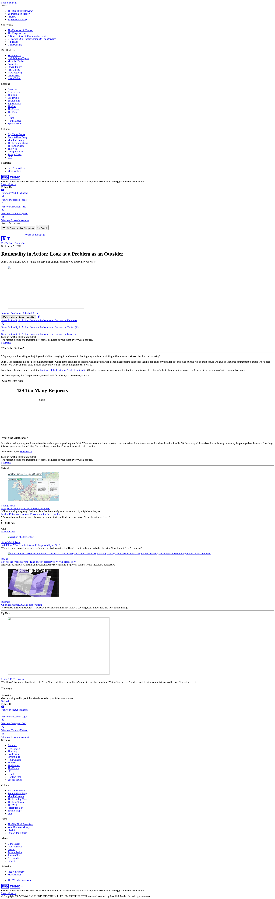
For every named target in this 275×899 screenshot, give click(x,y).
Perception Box (15, 151)
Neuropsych (14, 92)
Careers (11, 861)
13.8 (10, 157)
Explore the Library (17, 19)
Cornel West (14, 75)
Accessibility (14, 858)
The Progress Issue (17, 33)
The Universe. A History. (20, 30)
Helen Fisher (14, 78)
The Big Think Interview (20, 11)
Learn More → (8, 184)
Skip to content (8, 2)
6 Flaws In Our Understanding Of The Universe (32, 39)
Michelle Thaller (16, 61)
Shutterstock (26, 451)
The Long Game (16, 145)
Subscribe (20, 243)
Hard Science (14, 120)
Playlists (12, 16)
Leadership (13, 97)
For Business (8, 243)
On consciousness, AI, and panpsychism (21, 604)
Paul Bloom (14, 69)
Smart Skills (14, 100)
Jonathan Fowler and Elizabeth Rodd (20, 313)
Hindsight (13, 41)
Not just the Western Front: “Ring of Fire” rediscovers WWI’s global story (38, 561)
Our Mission (14, 843)
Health (11, 117)
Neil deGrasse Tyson (18, 58)
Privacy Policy (15, 852)
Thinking (12, 95)
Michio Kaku (14, 55)
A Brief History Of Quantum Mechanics (28, 36)
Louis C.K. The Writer (12, 679)
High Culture (14, 103)
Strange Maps (14, 154)
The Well (12, 148)
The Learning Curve (18, 143)
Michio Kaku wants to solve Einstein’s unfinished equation (30, 514)
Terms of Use (14, 855)
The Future (13, 112)
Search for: (6, 223)
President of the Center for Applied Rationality (63, 370)
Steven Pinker (15, 67)
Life (10, 115)
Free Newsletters (16, 168)
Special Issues (15, 123)
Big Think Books (16, 134)
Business (12, 89)
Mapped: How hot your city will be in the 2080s (25, 508)
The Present (14, 109)
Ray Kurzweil (15, 72)
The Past (12, 106)
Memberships (14, 171)
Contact (11, 849)
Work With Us (15, 846)
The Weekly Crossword (20, 880)
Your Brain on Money (19, 13)
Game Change (15, 44)
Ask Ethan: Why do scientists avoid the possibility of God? (30, 545)
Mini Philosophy (16, 140)
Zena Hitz (13, 64)
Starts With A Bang (17, 137)
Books (4, 559)
